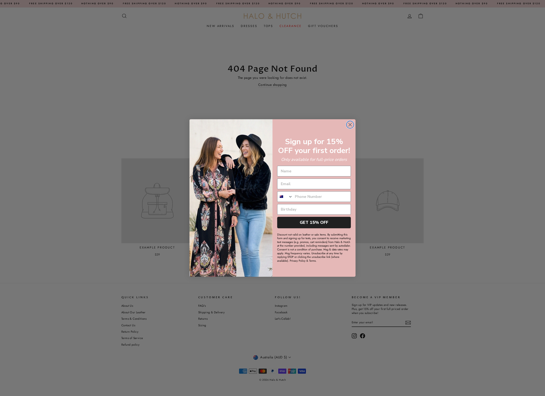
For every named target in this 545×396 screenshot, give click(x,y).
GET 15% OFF (314, 222)
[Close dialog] (350, 124)
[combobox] (285, 197)
